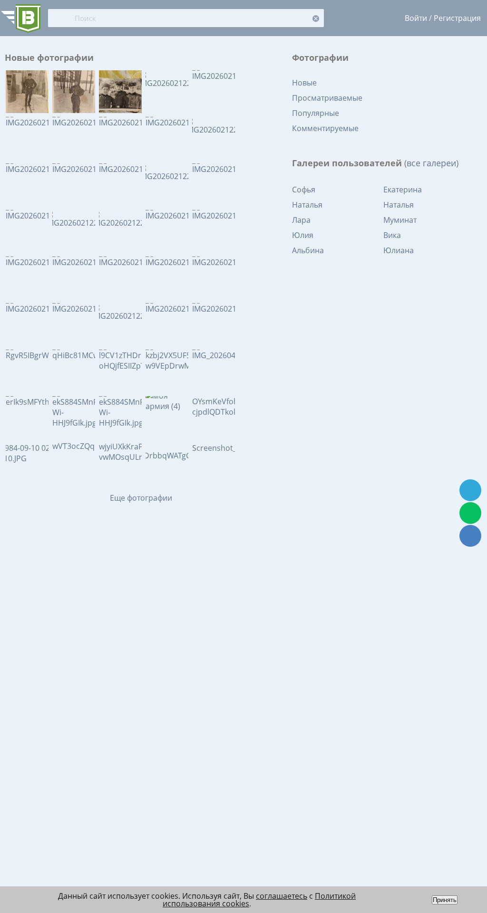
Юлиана (398, 250)
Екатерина (402, 189)
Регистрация (457, 18)
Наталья (307, 205)
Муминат (400, 220)
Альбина (308, 250)
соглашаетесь (281, 896)
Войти (416, 18)
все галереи (431, 163)
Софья (303, 189)
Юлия (302, 235)
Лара (301, 220)
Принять (445, 899)
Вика (392, 235)
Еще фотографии (141, 498)
